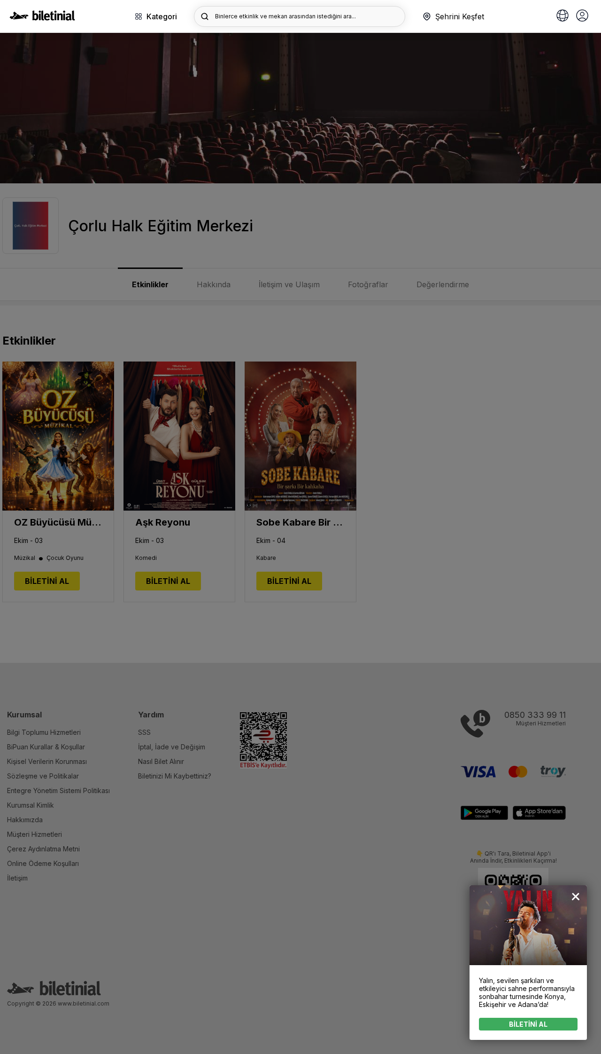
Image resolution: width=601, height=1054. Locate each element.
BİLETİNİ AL (528, 1024)
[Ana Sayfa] (42, 18)
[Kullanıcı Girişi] (582, 16)
